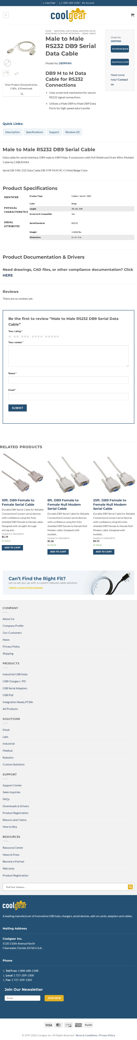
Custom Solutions (14, 764)
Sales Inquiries (11, 792)
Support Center (12, 785)
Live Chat (50, 2)
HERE (8, 275)
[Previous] (8, 48)
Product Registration (15, 812)
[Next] (35, 48)
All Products (10, 708)
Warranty (8, 868)
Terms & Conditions (86, 1035)
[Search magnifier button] (130, 886)
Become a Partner (13, 861)
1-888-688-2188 (70, 2)
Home (48, 31)
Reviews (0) (72, 132)
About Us (8, 618)
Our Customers (12, 632)
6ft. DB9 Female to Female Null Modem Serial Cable (64, 504)
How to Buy (10, 826)
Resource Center (13, 847)
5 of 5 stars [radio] (51, 336)
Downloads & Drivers (16, 806)
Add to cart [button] (12, 547)
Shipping (8, 653)
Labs (5, 736)
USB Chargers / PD (14, 681)
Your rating (15, 331)
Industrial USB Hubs (15, 674)
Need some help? (119, 79)
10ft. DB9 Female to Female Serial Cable (18, 502)
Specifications (34, 132)
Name (12, 373)
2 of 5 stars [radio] (15, 336)
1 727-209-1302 (22, 979)
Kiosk (6, 729)
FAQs (6, 799)
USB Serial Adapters (15, 688)
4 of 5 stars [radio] (36, 336)
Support (54, 132)
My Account (88, 2)
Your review (15, 342)
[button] (6, 15)
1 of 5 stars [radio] (9, 336)
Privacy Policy (11, 646)
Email (12, 389)
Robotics (8, 757)
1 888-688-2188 (28, 970)
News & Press (11, 854)
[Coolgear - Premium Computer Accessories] (68, 15)
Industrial (9, 743)
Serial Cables (89, 33)
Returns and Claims (15, 819)
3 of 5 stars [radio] (24, 336)
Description (12, 132)
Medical (7, 750)
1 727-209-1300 (24, 975)
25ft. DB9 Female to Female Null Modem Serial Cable (109, 504)
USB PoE (8, 695)
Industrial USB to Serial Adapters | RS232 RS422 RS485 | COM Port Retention (70, 32)
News (6, 639)
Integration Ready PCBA (18, 702)
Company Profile (13, 625)
